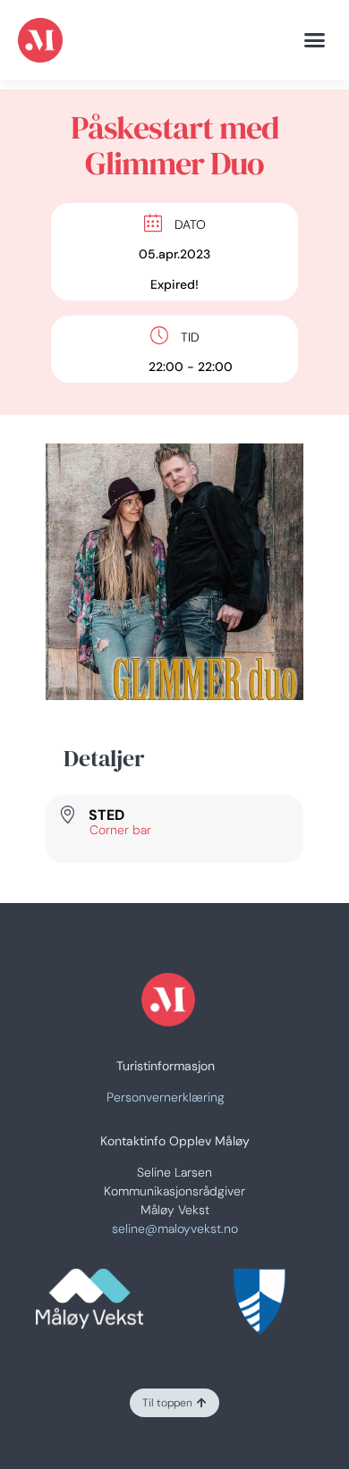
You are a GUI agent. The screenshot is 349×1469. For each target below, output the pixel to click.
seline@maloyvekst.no (175, 1228)
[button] (315, 40)
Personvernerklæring (165, 1097)
